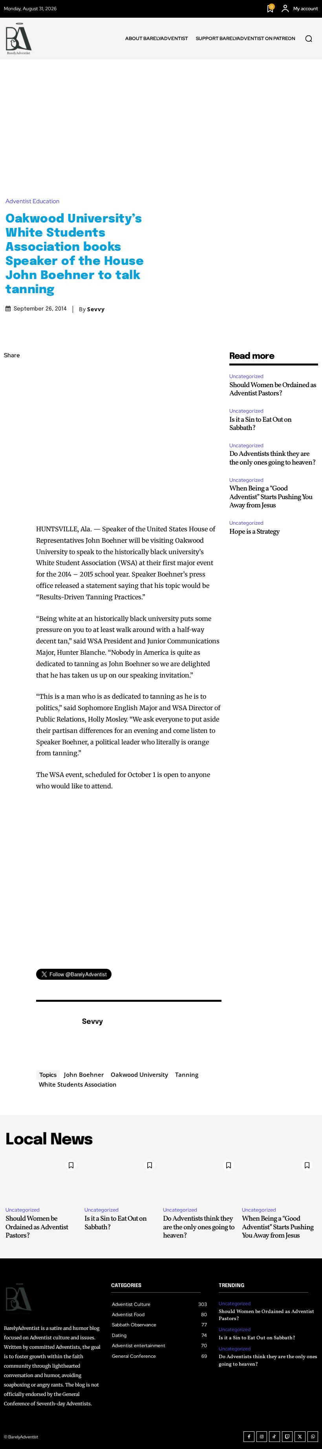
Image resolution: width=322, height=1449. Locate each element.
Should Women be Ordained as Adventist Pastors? (272, 389)
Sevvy (96, 309)
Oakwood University (139, 1074)
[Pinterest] (12, 411)
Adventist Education (32, 201)
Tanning (186, 1074)
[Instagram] (261, 1436)
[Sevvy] (55, 1034)
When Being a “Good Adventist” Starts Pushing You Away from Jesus (270, 497)
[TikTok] (274, 1436)
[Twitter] (12, 393)
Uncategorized (246, 376)
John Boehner (84, 1074)
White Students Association (78, 1084)
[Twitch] (287, 1436)
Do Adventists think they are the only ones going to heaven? (272, 458)
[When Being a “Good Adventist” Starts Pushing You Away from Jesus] (279, 1178)
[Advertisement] (161, 118)
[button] (308, 38)
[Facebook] (12, 374)
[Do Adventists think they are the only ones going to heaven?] (200, 1178)
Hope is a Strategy (254, 532)
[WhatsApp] (12, 430)
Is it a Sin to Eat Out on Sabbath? (260, 424)
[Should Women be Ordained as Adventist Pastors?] (42, 1178)
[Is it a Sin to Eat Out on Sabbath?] (121, 1178)
